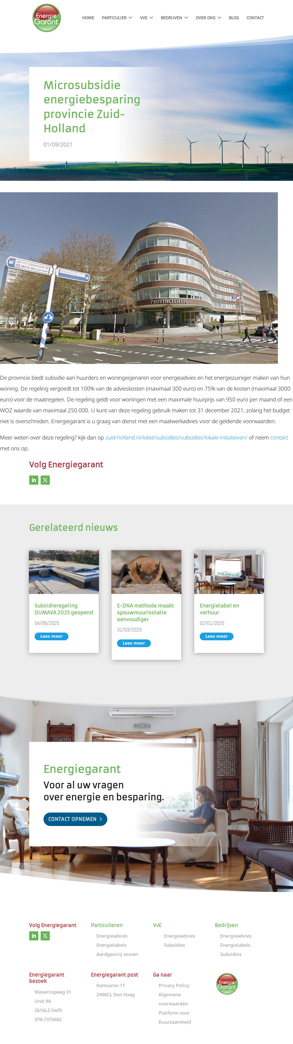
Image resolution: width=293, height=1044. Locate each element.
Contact (255, 18)
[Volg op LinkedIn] (33, 480)
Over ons (205, 18)
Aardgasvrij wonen (117, 954)
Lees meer (51, 636)
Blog (234, 18)
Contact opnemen (72, 819)
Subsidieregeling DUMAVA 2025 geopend (64, 609)
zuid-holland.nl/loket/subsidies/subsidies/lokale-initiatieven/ (176, 437)
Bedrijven (171, 18)
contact (279, 437)
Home (88, 18)
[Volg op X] (45, 480)
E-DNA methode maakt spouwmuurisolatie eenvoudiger (145, 613)
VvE (143, 18)
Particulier (114, 18)
